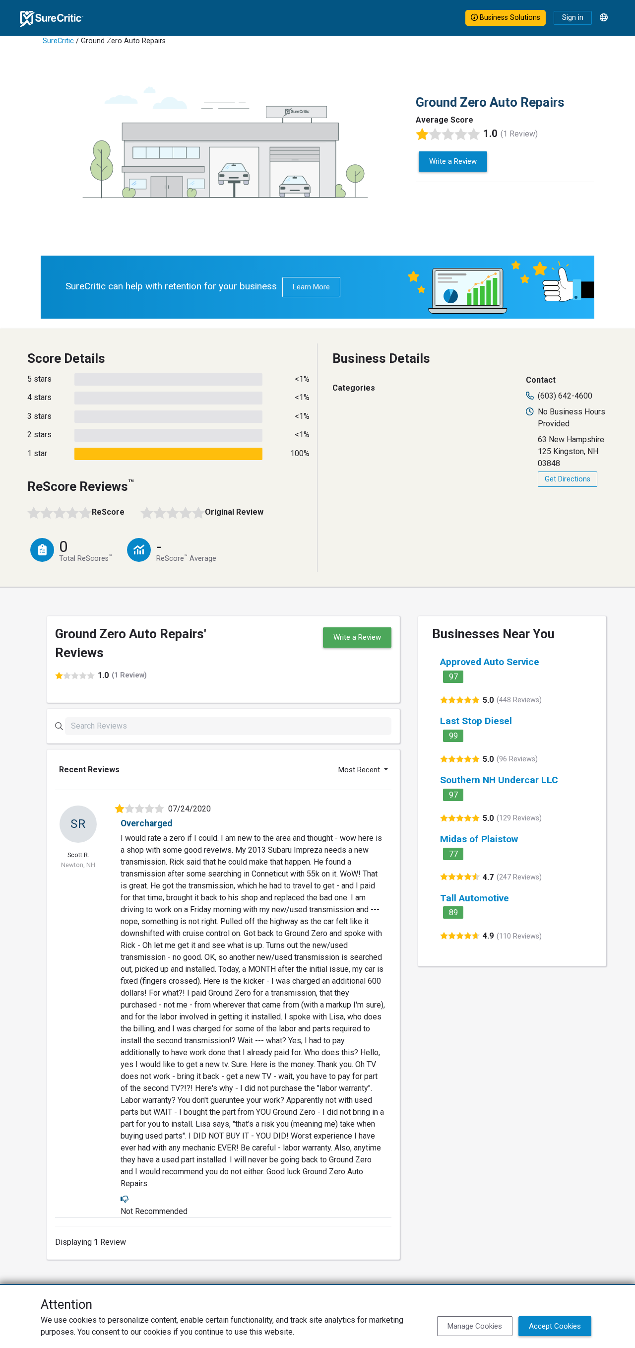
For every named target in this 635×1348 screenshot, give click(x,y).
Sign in (572, 17)
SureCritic (58, 41)
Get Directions (567, 479)
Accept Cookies (555, 1326)
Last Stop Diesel (476, 721)
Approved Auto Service (489, 662)
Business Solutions (509, 17)
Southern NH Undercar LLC (499, 780)
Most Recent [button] (360, 769)
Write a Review (453, 161)
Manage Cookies (474, 1326)
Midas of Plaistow (479, 839)
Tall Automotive (474, 898)
